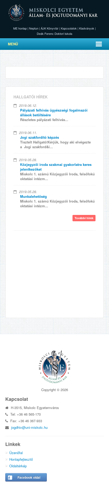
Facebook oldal (28, 477)
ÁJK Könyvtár (49, 28)
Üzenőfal (16, 452)
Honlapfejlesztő (21, 459)
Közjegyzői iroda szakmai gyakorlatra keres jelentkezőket (56, 167)
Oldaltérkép (18, 465)
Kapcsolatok (69, 28)
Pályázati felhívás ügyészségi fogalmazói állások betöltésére (54, 112)
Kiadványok (86, 28)
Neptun (33, 28)
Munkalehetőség (33, 196)
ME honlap (20, 28)
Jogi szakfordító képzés (39, 137)
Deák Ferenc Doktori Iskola (54, 33)
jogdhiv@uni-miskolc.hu (29, 427)
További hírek (84, 218)
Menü (13, 43)
